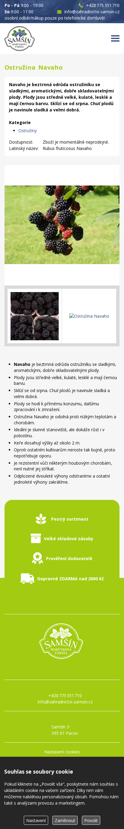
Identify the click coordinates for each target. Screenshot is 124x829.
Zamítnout (65, 820)
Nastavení (36, 820)
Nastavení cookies (62, 752)
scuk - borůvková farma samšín (62, 669)
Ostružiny (27, 130)
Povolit (91, 820)
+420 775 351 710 (102, 5)
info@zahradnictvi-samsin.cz (91, 11)
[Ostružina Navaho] (62, 225)
